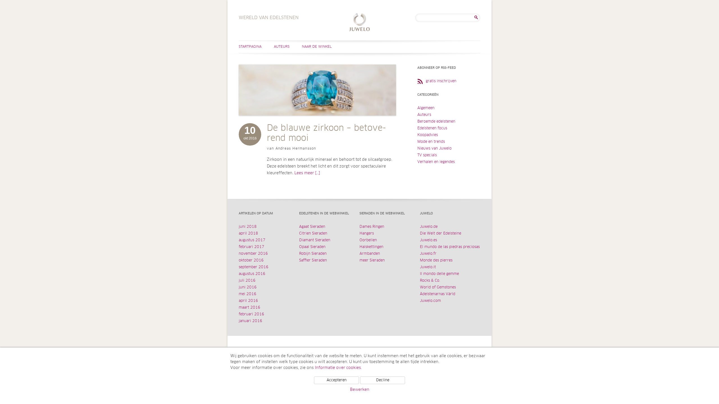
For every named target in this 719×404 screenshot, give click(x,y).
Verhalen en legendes (436, 162)
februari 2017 (251, 247)
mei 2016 (247, 294)
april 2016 (248, 301)
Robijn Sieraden (313, 254)
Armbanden (370, 254)
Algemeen (425, 108)
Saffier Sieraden (313, 260)
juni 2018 (248, 227)
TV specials (427, 155)
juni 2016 (248, 287)
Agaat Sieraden (312, 227)
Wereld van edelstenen (359, 23)
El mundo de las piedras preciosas (450, 247)
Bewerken (359, 390)
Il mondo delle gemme (439, 274)
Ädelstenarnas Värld (437, 294)
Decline (382, 380)
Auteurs (282, 47)
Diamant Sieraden (314, 240)
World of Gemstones (438, 287)
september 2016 (254, 267)
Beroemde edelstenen (436, 121)
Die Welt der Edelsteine (440, 233)
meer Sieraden (372, 260)
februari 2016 (251, 314)
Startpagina (250, 47)
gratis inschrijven (441, 81)
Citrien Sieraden (313, 233)
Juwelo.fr (428, 254)
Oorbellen (368, 240)
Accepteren (337, 380)
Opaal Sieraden (312, 247)
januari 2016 (250, 321)
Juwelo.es (428, 240)
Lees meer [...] (307, 173)
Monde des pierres (436, 260)
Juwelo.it (428, 267)
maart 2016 (249, 307)
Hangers (367, 233)
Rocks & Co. (430, 281)
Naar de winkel (317, 47)
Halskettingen (371, 247)
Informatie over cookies (338, 368)
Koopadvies (427, 135)
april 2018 (248, 233)
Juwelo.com (430, 301)
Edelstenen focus (432, 128)
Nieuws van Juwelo (434, 148)
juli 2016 (247, 281)
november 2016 (253, 254)
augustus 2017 (252, 240)
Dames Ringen (372, 227)
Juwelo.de (429, 227)
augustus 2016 (252, 274)
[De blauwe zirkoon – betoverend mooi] (317, 121)
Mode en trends (431, 142)
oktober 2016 (251, 260)
